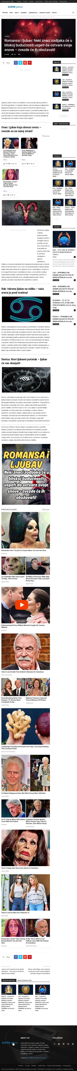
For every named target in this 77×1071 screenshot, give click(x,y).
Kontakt (31, 1)
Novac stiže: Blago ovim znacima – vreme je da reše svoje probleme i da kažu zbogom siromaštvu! (38, 971)
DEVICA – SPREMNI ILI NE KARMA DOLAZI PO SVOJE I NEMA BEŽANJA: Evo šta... (63, 319)
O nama (25, 1)
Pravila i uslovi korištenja (51, 1)
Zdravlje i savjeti (44, 12)
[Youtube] (72, 1044)
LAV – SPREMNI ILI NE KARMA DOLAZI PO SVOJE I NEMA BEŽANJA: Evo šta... (63, 275)
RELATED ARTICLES (9, 980)
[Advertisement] (26, 85)
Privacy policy (63, 1)
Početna (19, 1)
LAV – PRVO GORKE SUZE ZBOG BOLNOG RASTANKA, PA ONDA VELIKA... (69, 192)
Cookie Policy (39, 1)
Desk (7, 54)
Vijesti (17, 12)
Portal (54, 257)
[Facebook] (54, 1044)
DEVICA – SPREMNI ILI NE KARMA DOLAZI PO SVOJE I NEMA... (68, 106)
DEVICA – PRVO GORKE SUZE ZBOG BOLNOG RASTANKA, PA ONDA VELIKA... (69, 211)
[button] (73, 13)
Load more (63, 116)
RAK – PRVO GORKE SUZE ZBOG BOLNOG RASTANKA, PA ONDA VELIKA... (57, 211)
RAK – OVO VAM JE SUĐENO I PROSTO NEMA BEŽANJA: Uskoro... (64, 252)
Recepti (54, 12)
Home (3, 17)
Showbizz (24, 12)
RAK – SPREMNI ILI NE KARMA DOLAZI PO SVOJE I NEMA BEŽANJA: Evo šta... (63, 288)
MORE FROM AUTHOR (24, 980)
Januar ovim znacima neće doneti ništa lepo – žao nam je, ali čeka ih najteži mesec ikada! (12, 971)
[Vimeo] (63, 1044)
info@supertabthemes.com (37, 1058)
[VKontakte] (68, 1044)
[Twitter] (59, 1044)
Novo (11, 12)
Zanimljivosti (33, 12)
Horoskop (10, 17)
